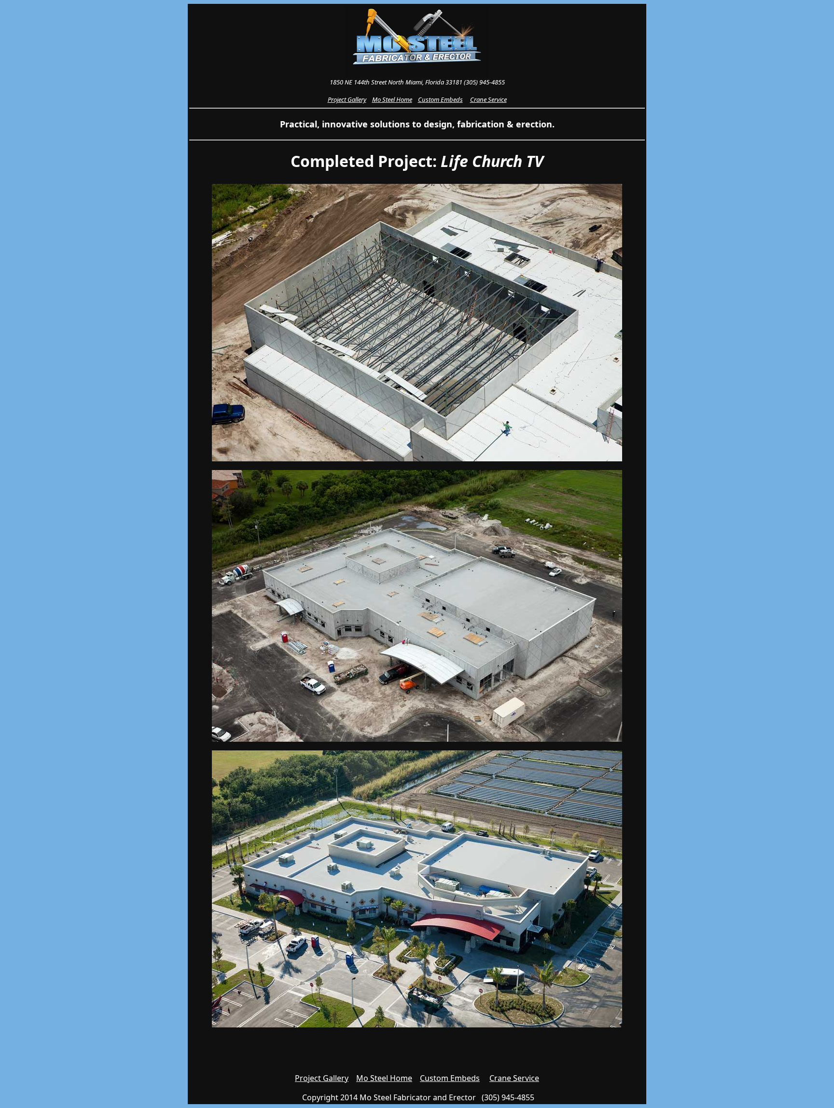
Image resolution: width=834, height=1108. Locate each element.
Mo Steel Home (384, 1078)
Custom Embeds (450, 1078)
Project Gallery (321, 1078)
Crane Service (514, 1078)
